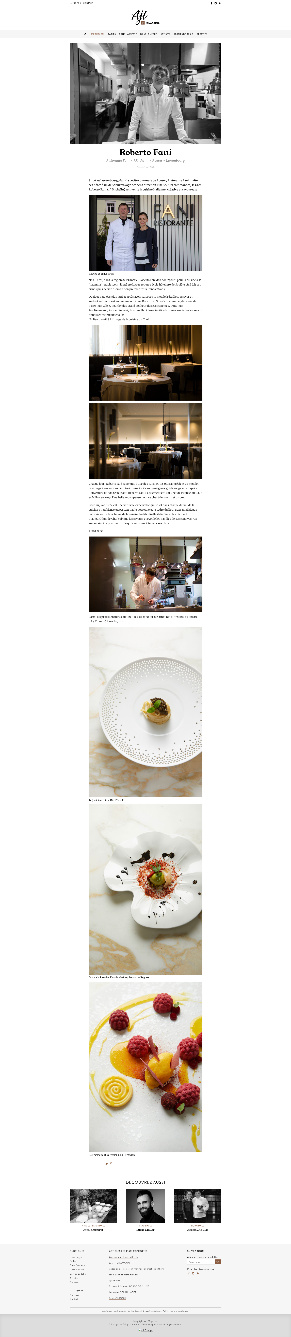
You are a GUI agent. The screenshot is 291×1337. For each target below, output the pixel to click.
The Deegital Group (139, 1311)
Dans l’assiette (128, 34)
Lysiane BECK (116, 1280)
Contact (88, 3)
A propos (76, 3)
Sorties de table (183, 34)
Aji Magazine (85, 34)
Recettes (202, 34)
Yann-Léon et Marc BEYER (123, 1274)
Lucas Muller (145, 1230)
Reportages (97, 34)
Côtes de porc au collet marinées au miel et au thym (136, 1269)
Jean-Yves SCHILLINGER (123, 1292)
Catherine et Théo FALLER (123, 1257)
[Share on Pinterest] (111, 1164)
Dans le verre (148, 34)
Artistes (165, 34)
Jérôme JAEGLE (197, 1230)
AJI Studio (167, 1311)
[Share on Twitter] (107, 1164)
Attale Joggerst (93, 1230)
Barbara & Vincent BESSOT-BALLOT (129, 1286)
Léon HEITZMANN (119, 1263)
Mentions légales (181, 1311)
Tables (112, 34)
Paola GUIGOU (117, 1298)
